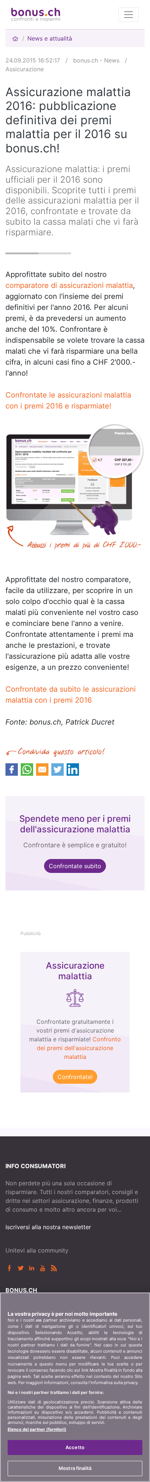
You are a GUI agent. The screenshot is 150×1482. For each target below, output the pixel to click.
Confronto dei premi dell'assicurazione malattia (79, 1048)
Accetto (75, 1447)
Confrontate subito (75, 866)
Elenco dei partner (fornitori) (37, 1429)
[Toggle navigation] (128, 14)
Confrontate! (75, 1076)
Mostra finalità (75, 1468)
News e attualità (49, 38)
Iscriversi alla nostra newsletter (48, 1227)
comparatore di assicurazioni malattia (69, 285)
